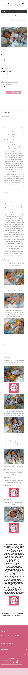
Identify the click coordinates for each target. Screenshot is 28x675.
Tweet (8, 98)
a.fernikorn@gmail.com (8, 646)
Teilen (6, 98)
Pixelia (6, 671)
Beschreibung (6, 112)
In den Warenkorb (14, 92)
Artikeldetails (6, 117)
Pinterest (11, 98)
